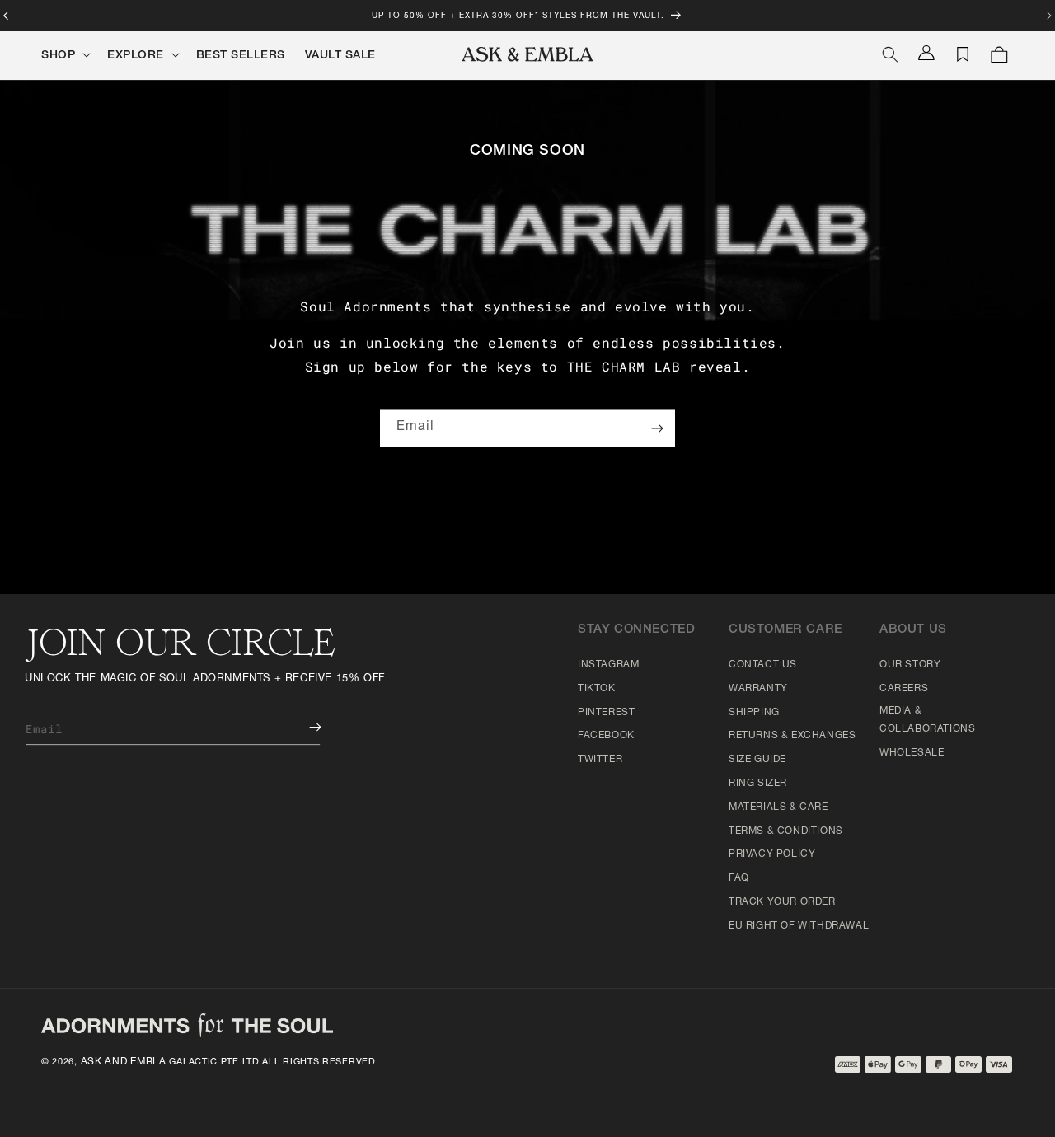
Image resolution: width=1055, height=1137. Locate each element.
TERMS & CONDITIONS (786, 831)
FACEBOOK (606, 736)
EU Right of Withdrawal (799, 926)
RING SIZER (758, 783)
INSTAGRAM (608, 665)
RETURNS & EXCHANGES (792, 736)
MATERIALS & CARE (778, 807)
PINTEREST (606, 713)
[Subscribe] (657, 428)
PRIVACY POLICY (772, 854)
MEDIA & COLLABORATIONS (927, 720)
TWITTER (600, 760)
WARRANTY (758, 689)
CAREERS (903, 689)
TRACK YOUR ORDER (782, 902)
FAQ (739, 878)
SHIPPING (754, 713)
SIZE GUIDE (757, 760)
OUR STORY (909, 665)
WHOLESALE (911, 753)
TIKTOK (597, 689)
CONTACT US (763, 665)
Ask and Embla (123, 1062)
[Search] (890, 54)
